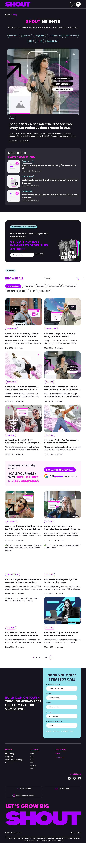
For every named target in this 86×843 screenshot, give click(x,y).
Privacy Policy (76, 833)
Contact (59, 757)
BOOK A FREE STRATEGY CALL (59, 470)
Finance (33, 766)
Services (8, 750)
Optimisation (71, 36)
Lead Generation (55, 36)
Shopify (39, 41)
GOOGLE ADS (28, 162)
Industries (34, 750)
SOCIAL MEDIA (28, 177)
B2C (31, 760)
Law (31, 763)
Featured (26, 36)
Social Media (52, 41)
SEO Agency (9, 754)
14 (46, 657)
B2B (31, 757)
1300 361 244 (75, 774)
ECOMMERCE (27, 191)
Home (7, 14)
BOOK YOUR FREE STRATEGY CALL (60, 731)
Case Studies (61, 750)
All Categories (13, 286)
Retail (32, 754)
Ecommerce (13, 36)
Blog (15, 14)
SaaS (32, 769)
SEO (30, 41)
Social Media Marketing (13, 760)
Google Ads (39, 36)
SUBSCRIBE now (37, 254)
